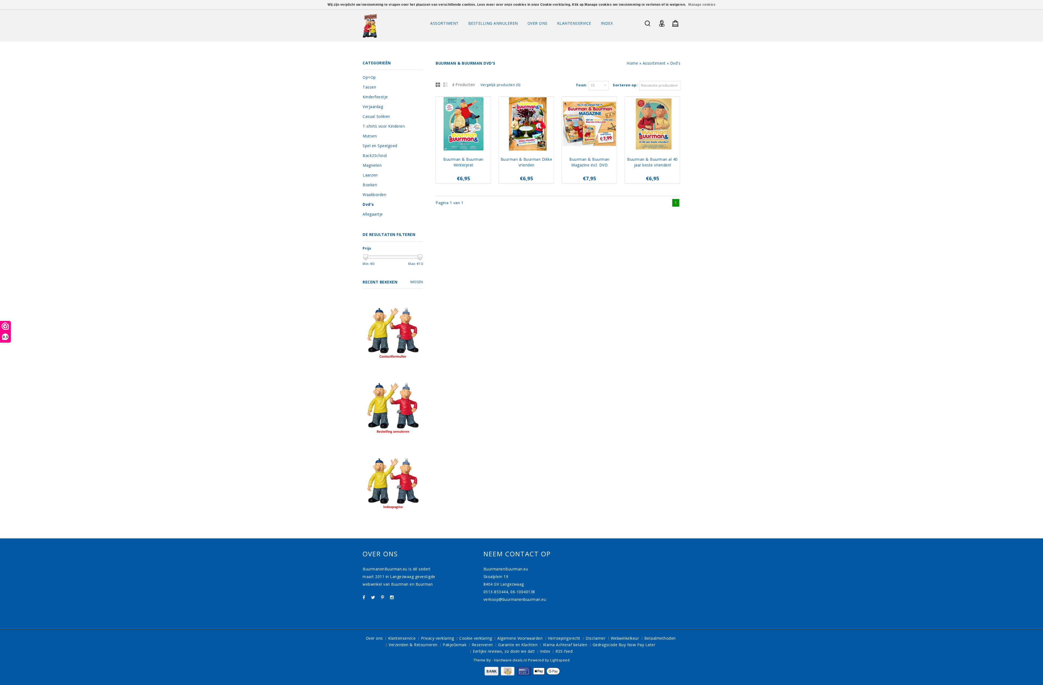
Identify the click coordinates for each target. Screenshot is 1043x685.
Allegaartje (373, 214)
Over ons (537, 23)
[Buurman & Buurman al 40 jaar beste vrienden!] (652, 124)
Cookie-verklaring (475, 638)
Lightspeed (560, 660)
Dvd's (675, 63)
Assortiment (444, 23)
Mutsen (370, 135)
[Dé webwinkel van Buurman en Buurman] (370, 26)
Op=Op (369, 77)
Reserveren (482, 644)
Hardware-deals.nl (511, 660)
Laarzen (370, 175)
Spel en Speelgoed (380, 145)
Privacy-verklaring (437, 638)
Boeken (370, 184)
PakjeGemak (454, 644)
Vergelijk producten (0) (500, 84)
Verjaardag (373, 106)
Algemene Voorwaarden (519, 638)
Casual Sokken (376, 116)
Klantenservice (574, 23)
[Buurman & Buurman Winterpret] (463, 124)
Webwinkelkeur (625, 638)
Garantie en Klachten (518, 644)
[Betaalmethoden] (521, 674)
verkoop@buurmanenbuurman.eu (514, 599)
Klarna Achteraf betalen (565, 644)
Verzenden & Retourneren (413, 644)
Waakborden (374, 194)
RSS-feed (564, 651)
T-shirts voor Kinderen (384, 126)
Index (607, 23)
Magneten (372, 165)
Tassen (369, 87)
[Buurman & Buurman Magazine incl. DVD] (589, 124)
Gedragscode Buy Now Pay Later (624, 644)
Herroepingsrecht (564, 638)
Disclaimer (595, 638)
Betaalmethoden (660, 638)
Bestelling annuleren (493, 23)
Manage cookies (701, 5)
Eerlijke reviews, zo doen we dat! (504, 651)
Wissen (416, 282)
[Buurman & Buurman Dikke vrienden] (526, 124)
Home (632, 63)
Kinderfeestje (375, 96)
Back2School (375, 155)
